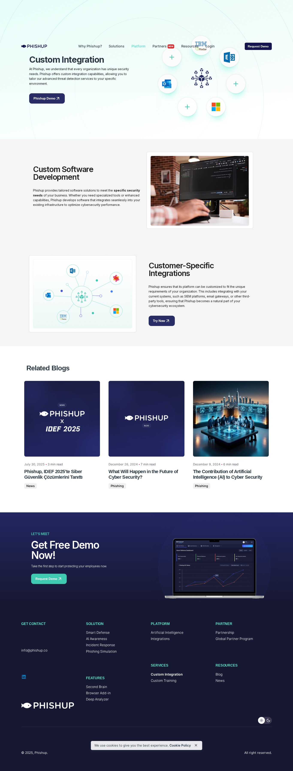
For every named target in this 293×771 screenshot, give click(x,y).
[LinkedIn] (23, 676)
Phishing (117, 486)
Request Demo (258, 46)
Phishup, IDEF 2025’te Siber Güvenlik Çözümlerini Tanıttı (53, 474)
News (30, 486)
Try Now (159, 321)
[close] (196, 745)
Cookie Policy (180, 745)
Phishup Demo (44, 98)
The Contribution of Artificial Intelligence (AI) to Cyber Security (227, 474)
